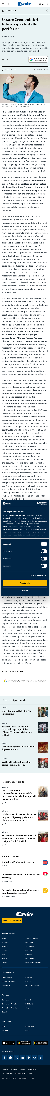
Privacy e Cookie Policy (28, 1069)
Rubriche (28, 954)
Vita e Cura (29, 946)
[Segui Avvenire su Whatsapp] (28, 1057)
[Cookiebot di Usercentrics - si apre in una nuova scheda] (37, 503)
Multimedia (29, 958)
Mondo (4, 950)
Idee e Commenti (31, 938)
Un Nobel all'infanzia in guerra (18, 862)
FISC (27, 1031)
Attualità (5, 942)
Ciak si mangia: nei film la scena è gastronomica (18, 748)
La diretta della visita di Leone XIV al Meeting (21, 876)
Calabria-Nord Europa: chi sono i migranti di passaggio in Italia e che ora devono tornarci (19, 817)
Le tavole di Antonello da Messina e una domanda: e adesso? (20, 891)
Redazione (8, 866)
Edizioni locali (7, 977)
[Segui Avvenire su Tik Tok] (40, 1057)
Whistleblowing (20, 1073)
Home (4, 938)
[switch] (44, 551)
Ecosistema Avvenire (9, 1004)
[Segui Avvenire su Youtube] (34, 1057)
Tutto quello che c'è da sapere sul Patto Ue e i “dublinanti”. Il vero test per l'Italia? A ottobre (19, 838)
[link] (24, 4)
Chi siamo (5, 1000)
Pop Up (28, 981)
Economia (29, 942)
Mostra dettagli (36, 575)
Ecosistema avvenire (33, 962)
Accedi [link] (45, 4)
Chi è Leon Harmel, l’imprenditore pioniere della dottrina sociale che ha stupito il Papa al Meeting (19, 794)
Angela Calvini (9, 36)
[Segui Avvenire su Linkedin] (22, 1057)
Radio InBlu (29, 1027)
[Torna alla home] (3, 10)
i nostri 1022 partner (16, 515)
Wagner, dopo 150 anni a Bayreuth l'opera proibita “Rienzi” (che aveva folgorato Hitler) (17, 730)
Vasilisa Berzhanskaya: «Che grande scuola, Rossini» (16, 763)
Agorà (4, 954)
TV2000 (5, 1031)
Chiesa (4, 962)
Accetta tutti (25, 583)
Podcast (5, 958)
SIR (3, 1027)
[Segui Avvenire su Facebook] (4, 1057)
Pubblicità (29, 1004)
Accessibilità (7, 1073)
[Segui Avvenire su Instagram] (10, 1057)
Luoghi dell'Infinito (32, 985)
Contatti (5, 1012)
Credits (30, 1073)
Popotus (28, 977)
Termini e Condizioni (10, 1069)
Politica (5, 946)
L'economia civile (8, 981)
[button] (3, 4)
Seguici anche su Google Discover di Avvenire (27, 681)
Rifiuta (25, 591)
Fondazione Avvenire (9, 1008)
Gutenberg (6, 985)
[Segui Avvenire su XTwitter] (16, 1057)
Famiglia (28, 950)
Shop (27, 1008)
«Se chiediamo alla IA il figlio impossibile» (16, 712)
